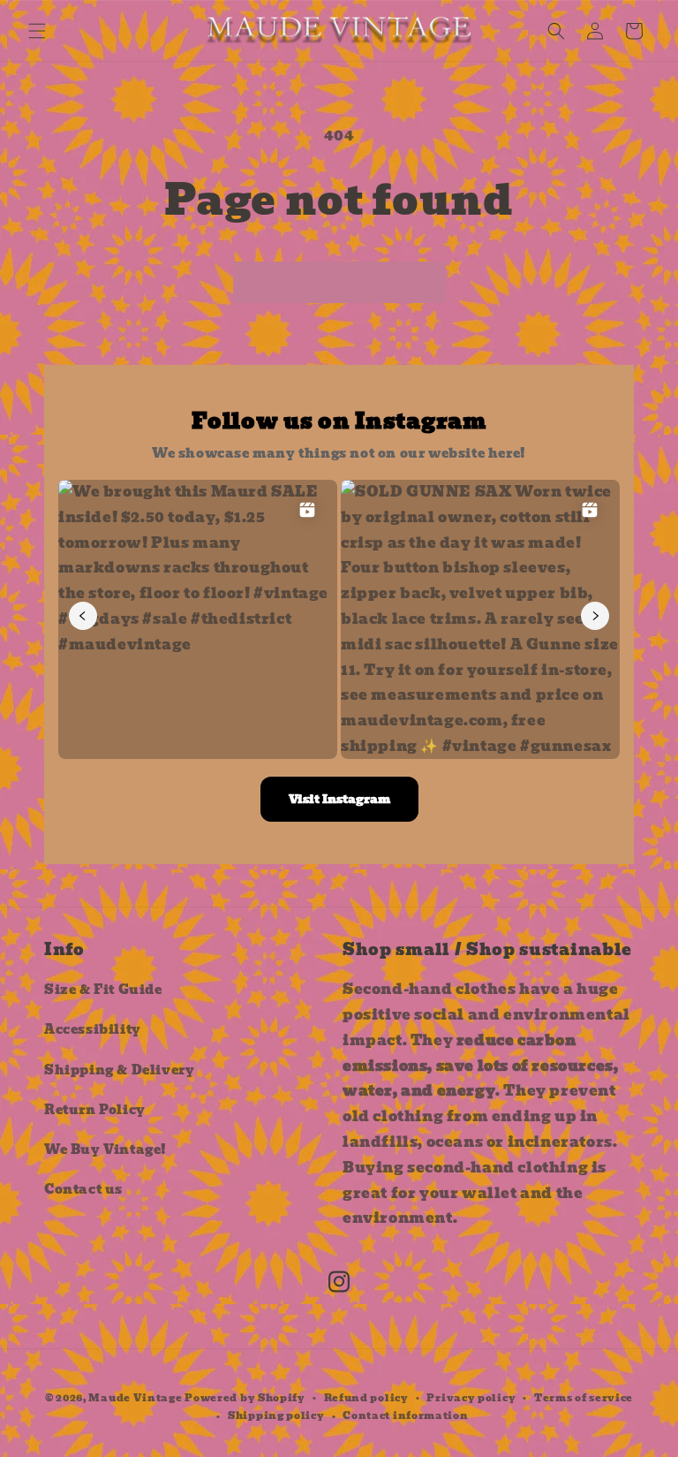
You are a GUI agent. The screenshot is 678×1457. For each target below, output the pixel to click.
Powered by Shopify (245, 1398)
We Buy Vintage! (105, 1149)
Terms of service (583, 1398)
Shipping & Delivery (119, 1070)
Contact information (405, 1415)
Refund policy (366, 1398)
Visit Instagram (339, 799)
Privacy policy (471, 1398)
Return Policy (95, 1109)
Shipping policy (276, 1415)
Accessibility (92, 1029)
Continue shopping (339, 282)
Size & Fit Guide (103, 989)
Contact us (83, 1189)
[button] (37, 30)
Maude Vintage (136, 1398)
